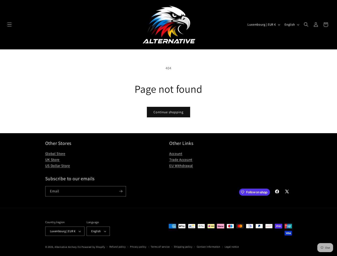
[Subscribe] (121, 191)
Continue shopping (168, 112)
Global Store (55, 153)
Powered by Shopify (93, 247)
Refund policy (117, 246)
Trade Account (180, 159)
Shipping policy (183, 246)
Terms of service (160, 246)
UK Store (52, 159)
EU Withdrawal (181, 165)
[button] (9, 25)
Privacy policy (138, 246)
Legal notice (232, 246)
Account (175, 153)
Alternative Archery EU (68, 247)
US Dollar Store (57, 165)
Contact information (208, 246)
